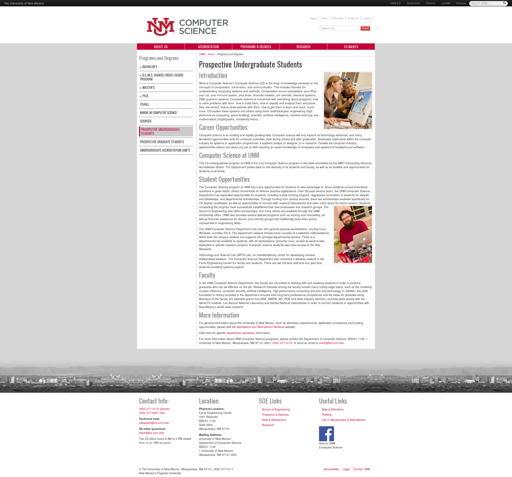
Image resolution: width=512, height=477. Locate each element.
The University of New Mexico (24, 3)
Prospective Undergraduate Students (160, 131)
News (325, 18)
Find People (337, 18)
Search (365, 28)
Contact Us (352, 18)
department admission (241, 333)
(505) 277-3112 (282, 343)
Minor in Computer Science (158, 112)
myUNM (445, 3)
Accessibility (331, 469)
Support (314, 18)
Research (303, 46)
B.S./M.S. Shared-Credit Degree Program (161, 77)
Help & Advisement (274, 420)
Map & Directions (333, 409)
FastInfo (430, 3)
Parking (327, 414)
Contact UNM (361, 469)
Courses (145, 121)
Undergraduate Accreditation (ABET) (165, 150)
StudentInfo (413, 3)
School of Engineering (276, 409)
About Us (161, 46)
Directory (461, 3)
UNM (202, 54)
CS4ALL (144, 104)
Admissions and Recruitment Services (260, 327)
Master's (148, 87)
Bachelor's (149, 66)
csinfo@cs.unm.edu (331, 343)
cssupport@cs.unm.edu (154, 423)
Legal (346, 469)
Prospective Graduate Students (162, 141)
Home (211, 54)
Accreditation (208, 46)
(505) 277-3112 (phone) (154, 409)
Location (367, 18)
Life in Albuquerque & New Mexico (343, 420)
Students (351, 46)
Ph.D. (145, 95)
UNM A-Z (395, 3)
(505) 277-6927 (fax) (152, 413)
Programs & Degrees (256, 46)
